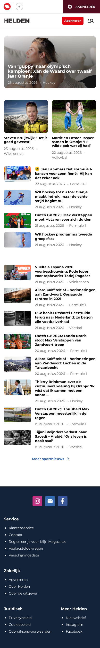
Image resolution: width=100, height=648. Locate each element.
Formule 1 (78, 184)
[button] (81, 6)
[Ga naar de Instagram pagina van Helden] (37, 501)
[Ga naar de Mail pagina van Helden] (50, 501)
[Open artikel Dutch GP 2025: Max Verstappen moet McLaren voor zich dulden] (50, 220)
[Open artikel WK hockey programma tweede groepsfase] (50, 239)
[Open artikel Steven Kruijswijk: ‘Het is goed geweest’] (26, 129)
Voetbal (75, 328)
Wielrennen (14, 153)
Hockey (49, 82)
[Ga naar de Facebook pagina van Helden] (62, 501)
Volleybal (59, 157)
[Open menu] (90, 21)
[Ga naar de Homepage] (17, 21)
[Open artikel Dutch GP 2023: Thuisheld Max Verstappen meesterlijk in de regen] (50, 416)
